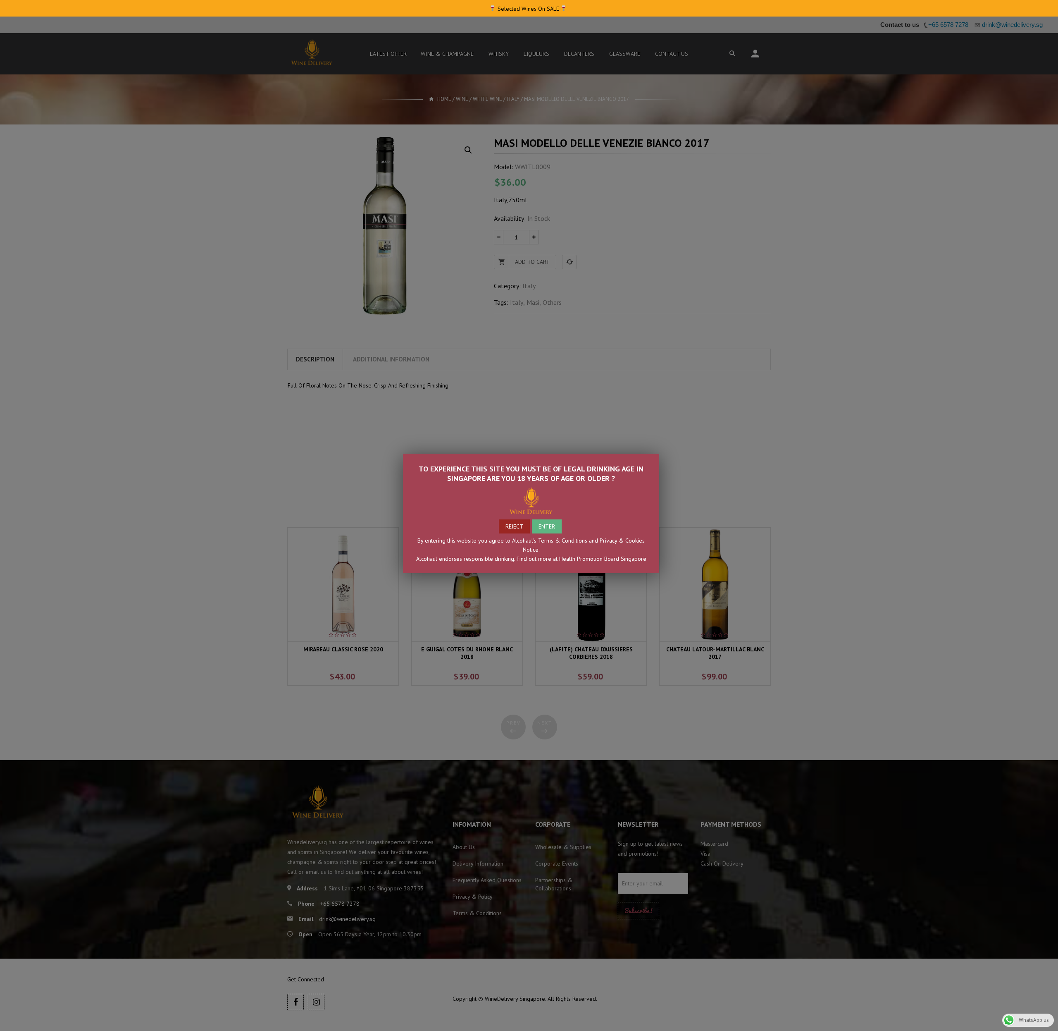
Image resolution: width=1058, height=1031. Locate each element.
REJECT (514, 526)
